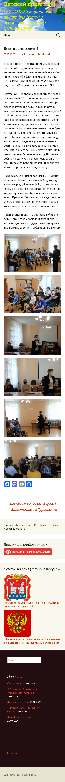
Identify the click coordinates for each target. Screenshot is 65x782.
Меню (7, 35)
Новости (29, 54)
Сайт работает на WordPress (20, 774)
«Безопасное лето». (18, 702)
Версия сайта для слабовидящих (30, 551)
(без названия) (15, 683)
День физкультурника (19, 717)
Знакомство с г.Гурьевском (36, 509)
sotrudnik (45, 54)
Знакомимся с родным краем (30, 504)
